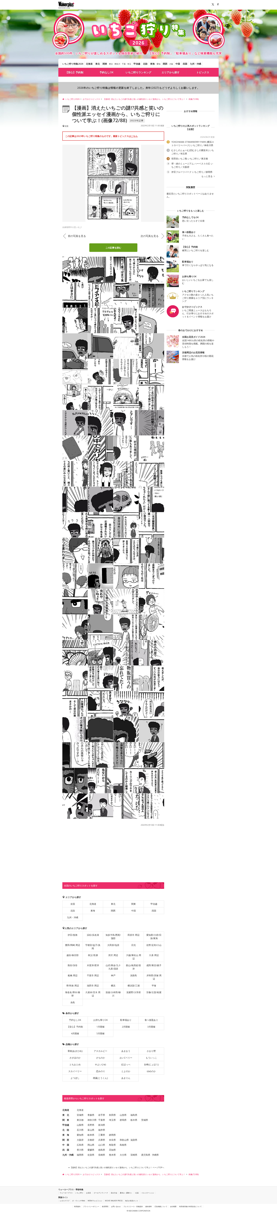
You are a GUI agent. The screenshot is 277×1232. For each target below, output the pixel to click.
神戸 (113, 975)
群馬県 (123, 1119)
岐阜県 (91, 1134)
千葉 (124, 64)
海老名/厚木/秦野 (72, 994)
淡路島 (133, 975)
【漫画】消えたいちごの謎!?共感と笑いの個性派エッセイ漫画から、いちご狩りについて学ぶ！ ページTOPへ (117, 1167)
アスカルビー (100, 1050)
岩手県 (101, 1114)
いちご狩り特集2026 (72, 63)
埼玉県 (112, 1119)
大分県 (123, 1154)
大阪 (171, 64)
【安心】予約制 (74, 72)
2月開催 (126, 1026)
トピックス (202, 72)
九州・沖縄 (195, 63)
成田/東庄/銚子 (153, 965)
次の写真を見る (150, 236)
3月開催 (151, 1026)
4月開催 (75, 1033)
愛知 (158, 64)
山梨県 (80, 1124)
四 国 (65, 1149)
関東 (105, 63)
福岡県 (80, 1154)
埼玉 (129, 64)
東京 (111, 64)
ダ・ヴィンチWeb (78, 1201)
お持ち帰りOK (100, 1019)
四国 (185, 63)
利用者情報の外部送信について (190, 1206)
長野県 (91, 1124)
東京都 (80, 1119)
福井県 (101, 1129)
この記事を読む (113, 247)
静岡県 (112, 1134)
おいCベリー (126, 1057)
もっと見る (207, 176)
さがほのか (75, 1057)
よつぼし (75, 1077)
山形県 (123, 1114)
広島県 (80, 1144)
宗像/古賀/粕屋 (153, 992)
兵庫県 (101, 1139)
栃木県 (133, 1119)
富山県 (91, 1129)
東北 (97, 63)
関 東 (65, 1119)
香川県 (80, 1149)
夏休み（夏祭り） (126, 1193)
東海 (152, 63)
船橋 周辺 (72, 975)
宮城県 (80, 1114)
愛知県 (80, 1134)
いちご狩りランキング (138, 72)
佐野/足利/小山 (153, 945)
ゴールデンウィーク (101, 1193)
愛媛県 (91, 1149)
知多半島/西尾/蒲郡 (113, 936)
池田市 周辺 (93, 985)
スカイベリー (75, 1071)
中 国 (65, 1144)
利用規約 (77, 1206)
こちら (134, 136)
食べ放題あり (151, 1019)
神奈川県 (92, 1119)
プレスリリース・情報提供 (133, 1206)
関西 (165, 63)
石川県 (80, 1129)
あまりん (125, 1077)
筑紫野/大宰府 (133, 992)
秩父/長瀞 (93, 955)
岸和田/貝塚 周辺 (154, 977)
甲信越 (137, 63)
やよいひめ (100, 1064)
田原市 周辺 (133, 934)
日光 (133, 945)
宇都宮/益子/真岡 (92, 946)
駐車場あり (125, 1019)
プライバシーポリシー (91, 1206)
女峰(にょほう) (151, 1064)
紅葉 (137, 1193)
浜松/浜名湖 (93, 934)
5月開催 (101, 1033)
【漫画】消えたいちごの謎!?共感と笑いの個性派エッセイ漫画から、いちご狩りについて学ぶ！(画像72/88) (118, 114)
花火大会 (114, 1193)
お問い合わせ (116, 1206)
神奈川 (117, 64)
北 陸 (65, 1129)
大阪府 (80, 1139)
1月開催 (101, 1026)
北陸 (145, 63)
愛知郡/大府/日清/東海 (153, 936)
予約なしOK (106, 72)
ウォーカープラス (66, 1193)
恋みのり (100, 1071)
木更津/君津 (93, 965)
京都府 (91, 1139)
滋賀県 (133, 1139)
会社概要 (173, 1206)
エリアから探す (171, 72)
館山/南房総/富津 (133, 967)
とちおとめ (75, 1064)
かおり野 (151, 1050)
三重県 (101, 1134)
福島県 (133, 1114)
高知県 (112, 1149)
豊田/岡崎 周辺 (72, 945)
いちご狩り (79, 1193)
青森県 (91, 1114)
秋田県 (112, 1114)
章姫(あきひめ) (75, 1050)
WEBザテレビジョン (95, 1201)
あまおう (125, 1050)
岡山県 (91, 1144)
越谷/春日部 (73, 955)
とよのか (125, 1071)
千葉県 (101, 1119)
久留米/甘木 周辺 (92, 994)
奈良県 (112, 1139)
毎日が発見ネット (131, 1201)
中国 (178, 63)
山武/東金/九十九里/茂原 (113, 967)
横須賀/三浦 (134, 985)
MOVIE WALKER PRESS (113, 1201)
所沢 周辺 (113, 955)
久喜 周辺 (154, 955)
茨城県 (144, 1119)
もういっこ (151, 1057)
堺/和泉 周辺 (72, 985)
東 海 (65, 1134)
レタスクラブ (64, 1201)
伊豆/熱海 (72, 934)
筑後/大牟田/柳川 (113, 994)
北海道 (89, 63)
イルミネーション (147, 1193)
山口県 (101, 1144)
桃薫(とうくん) (100, 1077)
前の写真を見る (77, 236)
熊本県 (112, 1154)
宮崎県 (133, 1154)
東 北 (65, 1114)
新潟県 (101, 1124)
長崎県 (101, 1154)
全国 (72, 903)
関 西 (65, 1139)
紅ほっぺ (125, 1064)
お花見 (88, 1193)
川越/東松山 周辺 (133, 957)
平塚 (154, 985)
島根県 (123, 1144)
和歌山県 (124, 1139)
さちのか (100, 1057)
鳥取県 (112, 1144)
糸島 (72, 1002)
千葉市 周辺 (93, 975)
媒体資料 (148, 1206)
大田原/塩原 (113, 945)
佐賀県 (91, 1154)
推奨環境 (105, 1206)
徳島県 (101, 1149)
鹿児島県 (145, 1154)
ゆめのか (151, 1071)
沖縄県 (155, 1154)
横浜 (113, 985)
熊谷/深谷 (72, 965)
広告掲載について (161, 1206)
